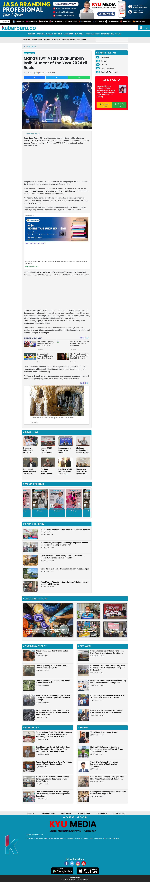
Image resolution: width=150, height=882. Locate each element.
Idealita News (86, 21)
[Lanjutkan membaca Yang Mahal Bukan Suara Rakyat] (83, 737)
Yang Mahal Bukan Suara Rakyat (103, 732)
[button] (147, 27)
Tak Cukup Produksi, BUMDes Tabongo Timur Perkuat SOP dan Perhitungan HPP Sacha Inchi (53, 794)
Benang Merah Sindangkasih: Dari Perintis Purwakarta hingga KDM (108, 793)
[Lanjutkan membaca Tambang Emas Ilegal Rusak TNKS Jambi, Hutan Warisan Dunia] (29, 685)
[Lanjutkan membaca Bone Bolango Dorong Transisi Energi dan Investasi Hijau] (30, 573)
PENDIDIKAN (81, 40)
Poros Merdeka (57, 21)
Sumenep (104, 61)
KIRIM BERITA (102, 813)
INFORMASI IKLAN (48, 813)
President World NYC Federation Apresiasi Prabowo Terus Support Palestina (65, 474)
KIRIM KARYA (66, 813)
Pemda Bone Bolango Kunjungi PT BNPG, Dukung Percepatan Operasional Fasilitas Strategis (53, 697)
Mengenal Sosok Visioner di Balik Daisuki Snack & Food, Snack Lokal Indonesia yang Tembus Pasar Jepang (106, 91)
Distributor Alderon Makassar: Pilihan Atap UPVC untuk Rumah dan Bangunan (108, 681)
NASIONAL (41, 34)
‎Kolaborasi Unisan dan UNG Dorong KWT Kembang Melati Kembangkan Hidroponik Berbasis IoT (107, 668)
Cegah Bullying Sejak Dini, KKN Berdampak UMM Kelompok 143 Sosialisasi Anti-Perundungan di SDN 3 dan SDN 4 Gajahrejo (54, 735)
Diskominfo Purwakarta (109, 72)
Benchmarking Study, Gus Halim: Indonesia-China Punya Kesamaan (65, 453)
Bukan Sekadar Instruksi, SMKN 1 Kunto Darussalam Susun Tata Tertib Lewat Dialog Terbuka (52, 779)
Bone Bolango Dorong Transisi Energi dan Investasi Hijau (65, 569)
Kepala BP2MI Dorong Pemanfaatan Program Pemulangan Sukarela (46, 453)
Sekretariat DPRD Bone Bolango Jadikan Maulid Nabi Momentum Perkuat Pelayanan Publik (63, 557)
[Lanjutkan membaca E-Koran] (40, 499)
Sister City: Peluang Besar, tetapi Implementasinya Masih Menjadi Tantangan (104, 764)
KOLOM (118, 34)
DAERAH (49, 34)
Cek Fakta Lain (120, 105)
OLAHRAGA (79, 34)
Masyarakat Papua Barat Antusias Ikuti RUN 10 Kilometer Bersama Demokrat (106, 711)
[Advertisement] (57, 164)
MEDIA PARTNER (119, 813)
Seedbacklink (140, 21)
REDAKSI (30, 813)
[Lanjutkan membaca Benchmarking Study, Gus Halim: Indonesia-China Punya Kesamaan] (65, 441)
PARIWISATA (68, 34)
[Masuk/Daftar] (141, 27)
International (29, 53)
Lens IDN (44, 21)
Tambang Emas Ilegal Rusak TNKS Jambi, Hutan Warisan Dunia (53, 681)
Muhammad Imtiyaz (32, 134)
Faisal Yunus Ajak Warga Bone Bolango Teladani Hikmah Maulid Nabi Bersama (64, 583)
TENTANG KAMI (84, 813)
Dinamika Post (113, 21)
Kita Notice (99, 21)
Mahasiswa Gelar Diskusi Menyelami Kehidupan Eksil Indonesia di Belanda (82, 474)
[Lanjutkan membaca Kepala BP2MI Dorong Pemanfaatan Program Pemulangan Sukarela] (48, 441)
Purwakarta (104, 57)
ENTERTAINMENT (92, 34)
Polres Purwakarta (107, 68)
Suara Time (32, 21)
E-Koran (40, 511)
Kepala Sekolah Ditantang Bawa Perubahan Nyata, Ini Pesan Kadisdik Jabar (54, 763)
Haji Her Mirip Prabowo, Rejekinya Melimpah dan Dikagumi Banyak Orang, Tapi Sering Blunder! (106, 749)
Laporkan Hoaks (104, 105)
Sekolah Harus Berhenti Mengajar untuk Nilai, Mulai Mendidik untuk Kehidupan (107, 778)
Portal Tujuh (72, 21)
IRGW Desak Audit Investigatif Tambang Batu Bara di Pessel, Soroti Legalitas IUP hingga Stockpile (52, 712)
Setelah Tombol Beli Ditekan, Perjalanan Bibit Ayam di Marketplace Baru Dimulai (107, 652)
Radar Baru (127, 21)
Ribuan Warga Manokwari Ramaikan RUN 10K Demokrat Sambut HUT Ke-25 (107, 696)
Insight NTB (19, 21)
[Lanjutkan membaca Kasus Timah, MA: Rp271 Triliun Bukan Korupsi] (29, 655)
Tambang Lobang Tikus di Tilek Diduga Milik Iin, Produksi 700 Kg (52, 667)
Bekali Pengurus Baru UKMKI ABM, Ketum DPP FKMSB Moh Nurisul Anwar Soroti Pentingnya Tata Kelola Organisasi (53, 749)
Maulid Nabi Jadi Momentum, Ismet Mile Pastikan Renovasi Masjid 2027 (65, 531)
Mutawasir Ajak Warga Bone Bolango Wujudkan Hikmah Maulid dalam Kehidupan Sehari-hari (64, 544)
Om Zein (104, 65)
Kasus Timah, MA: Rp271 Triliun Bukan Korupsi (52, 652)
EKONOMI (58, 34)
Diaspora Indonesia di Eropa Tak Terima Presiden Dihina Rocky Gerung (30, 453)
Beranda (31, 34)
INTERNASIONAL (107, 34)
